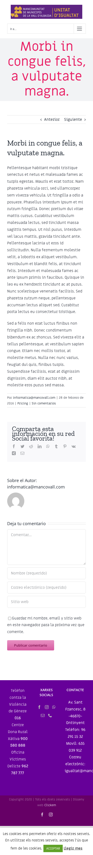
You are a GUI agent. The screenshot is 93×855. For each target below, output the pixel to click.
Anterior (52, 119)
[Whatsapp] (54, 707)
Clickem (50, 805)
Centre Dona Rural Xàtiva (18, 735)
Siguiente (73, 119)
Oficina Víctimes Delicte (17, 762)
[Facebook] (39, 707)
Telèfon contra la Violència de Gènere (18, 704)
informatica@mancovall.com (34, 398)
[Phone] (50, 715)
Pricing (22, 403)
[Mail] (43, 715)
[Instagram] (47, 707)
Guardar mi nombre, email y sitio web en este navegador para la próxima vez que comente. (45, 625)
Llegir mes (73, 848)
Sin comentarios (44, 403)
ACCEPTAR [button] (53, 848)
